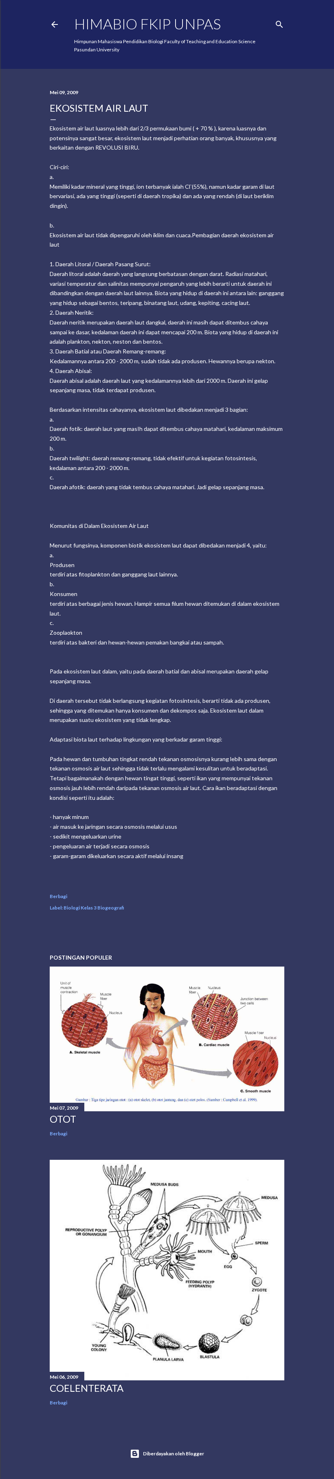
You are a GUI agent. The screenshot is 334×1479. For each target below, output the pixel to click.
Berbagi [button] (58, 896)
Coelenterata (86, 1388)
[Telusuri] (279, 23)
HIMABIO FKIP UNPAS (147, 24)
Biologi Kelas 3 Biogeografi (94, 908)
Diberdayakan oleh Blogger (173, 1453)
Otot (63, 1119)
